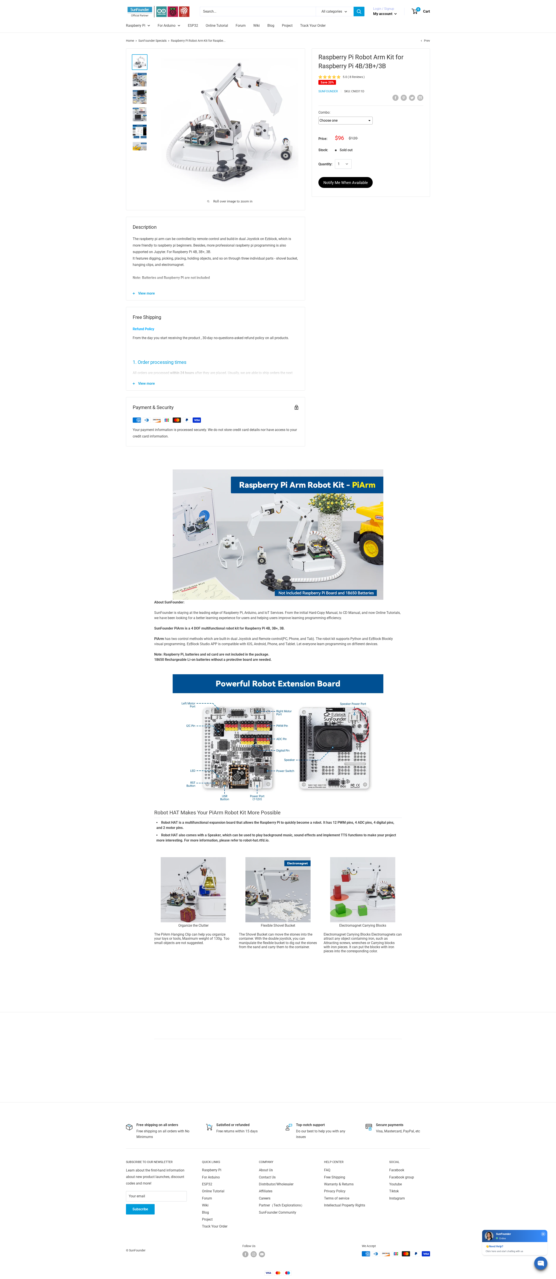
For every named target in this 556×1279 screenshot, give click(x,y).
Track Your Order (313, 25)
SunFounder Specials (152, 40)
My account (383, 14)
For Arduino (166, 25)
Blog (270, 25)
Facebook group (401, 1177)
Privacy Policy (335, 1191)
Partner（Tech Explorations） (281, 1205)
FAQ (327, 1170)
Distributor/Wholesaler (276, 1184)
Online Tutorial (217, 25)
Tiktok (394, 1191)
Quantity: (325, 164)
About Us (266, 1170)
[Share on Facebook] (395, 97)
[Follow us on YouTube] (262, 1254)
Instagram (397, 1198)
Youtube (395, 1184)
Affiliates (265, 1191)
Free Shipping (334, 1177)
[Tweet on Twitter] (412, 97)
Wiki (256, 25)
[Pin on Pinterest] (404, 97)
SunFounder (328, 91)
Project (287, 25)
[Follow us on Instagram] (254, 1254)
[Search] (359, 11)
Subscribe (140, 1209)
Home (130, 40)
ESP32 (193, 25)
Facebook (396, 1170)
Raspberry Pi (135, 25)
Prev (427, 40)
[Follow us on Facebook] (245, 1254)
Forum (241, 25)
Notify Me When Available (345, 182)
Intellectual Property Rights (344, 1205)
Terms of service (336, 1198)
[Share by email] (420, 97)
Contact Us (267, 1177)
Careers (264, 1198)
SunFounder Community (277, 1212)
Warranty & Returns (339, 1184)
